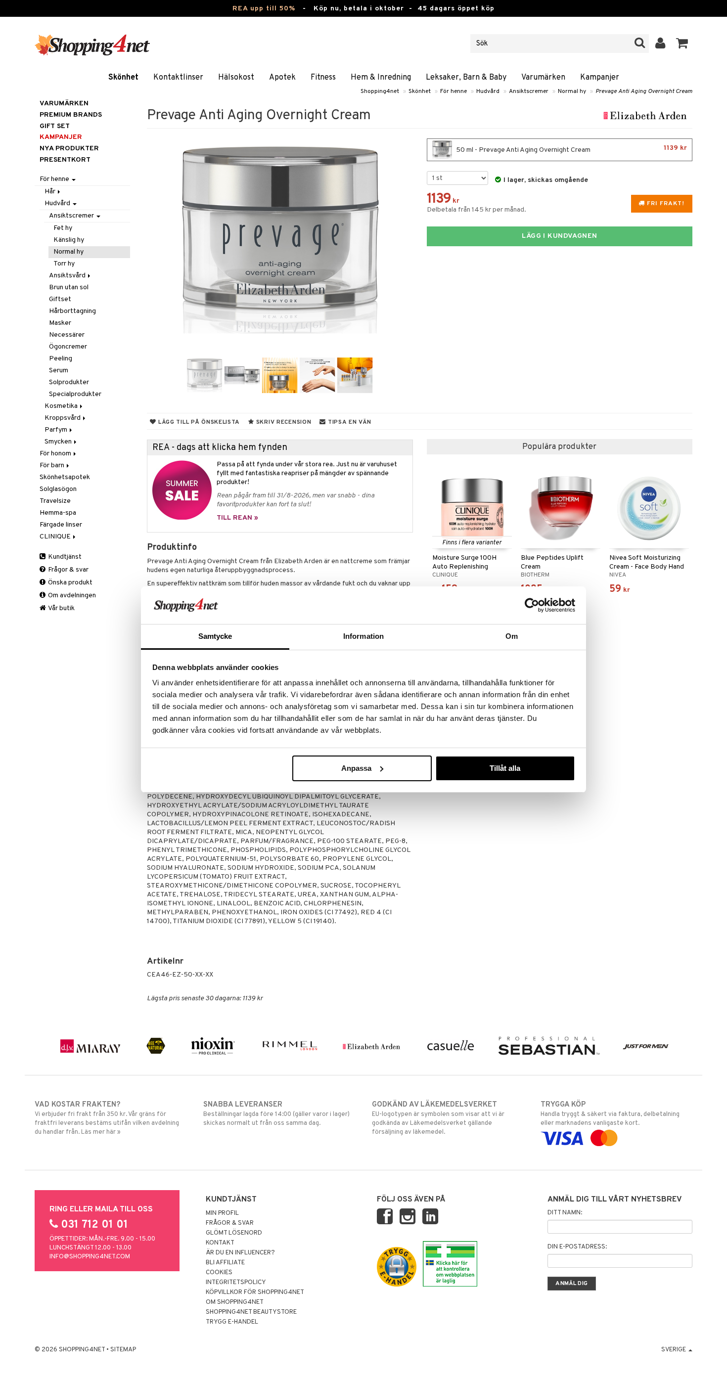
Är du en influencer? (240, 1253)
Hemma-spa (58, 513)
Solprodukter (69, 382)
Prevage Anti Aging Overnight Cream (643, 91)
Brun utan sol (69, 287)
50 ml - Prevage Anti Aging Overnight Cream (570, 149)
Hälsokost (236, 78)
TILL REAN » (237, 518)
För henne (453, 91)
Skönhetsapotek (65, 477)
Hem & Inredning (381, 78)
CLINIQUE (56, 537)
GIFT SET (55, 126)
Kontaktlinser (178, 78)
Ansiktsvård (68, 275)
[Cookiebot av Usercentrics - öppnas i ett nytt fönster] (532, 605)
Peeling (60, 359)
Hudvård (488, 91)
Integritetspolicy (236, 1283)
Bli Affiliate (225, 1263)
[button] (682, 43)
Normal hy (572, 91)
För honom (56, 453)
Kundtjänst (64, 557)
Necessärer (67, 335)
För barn (53, 465)
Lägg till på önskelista (198, 422)
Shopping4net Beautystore (251, 1312)
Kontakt (220, 1243)
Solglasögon (58, 489)
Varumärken (543, 78)
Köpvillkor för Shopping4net (255, 1292)
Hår (51, 191)
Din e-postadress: (577, 1247)
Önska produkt (69, 582)
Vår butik (61, 608)
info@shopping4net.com (89, 1257)
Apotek (282, 78)
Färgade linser (61, 525)
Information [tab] (363, 636)
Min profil (222, 1213)
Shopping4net (380, 91)
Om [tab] (511, 636)
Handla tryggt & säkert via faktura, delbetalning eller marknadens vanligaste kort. (610, 1113)
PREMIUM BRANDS (71, 115)
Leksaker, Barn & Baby (466, 78)
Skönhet (123, 78)
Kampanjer (599, 78)
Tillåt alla (505, 768)
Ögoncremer (68, 347)
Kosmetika (62, 406)
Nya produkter (69, 148)
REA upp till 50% (263, 8)
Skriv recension (282, 422)
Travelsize (55, 501)
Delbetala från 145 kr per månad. (476, 210)
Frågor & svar (67, 570)
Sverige (674, 1350)
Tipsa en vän (348, 422)
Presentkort (65, 160)
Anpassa (356, 768)
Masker (60, 323)
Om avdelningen (71, 595)
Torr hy (64, 264)
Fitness (323, 78)
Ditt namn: (564, 1213)
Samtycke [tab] (215, 636)
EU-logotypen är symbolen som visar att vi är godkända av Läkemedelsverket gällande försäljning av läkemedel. (438, 1118)
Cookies (219, 1273)
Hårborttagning (72, 311)
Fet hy (62, 228)
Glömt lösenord (234, 1233)
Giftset (60, 299)
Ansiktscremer (528, 91)
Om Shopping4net (235, 1302)
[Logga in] (660, 43)
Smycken (59, 442)
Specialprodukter (75, 394)
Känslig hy (68, 240)
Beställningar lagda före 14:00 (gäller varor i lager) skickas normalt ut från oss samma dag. (276, 1113)
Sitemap (123, 1350)
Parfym (57, 430)
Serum (58, 370)
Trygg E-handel (232, 1322)
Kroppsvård (63, 418)
